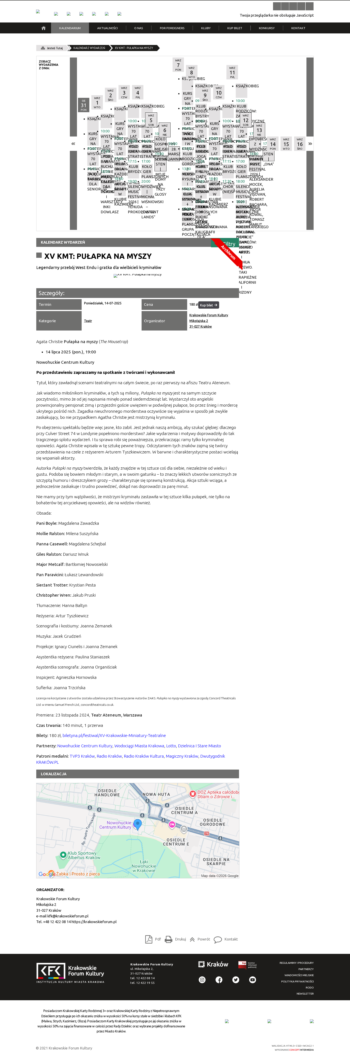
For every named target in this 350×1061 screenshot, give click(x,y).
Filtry (229, 244)
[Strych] (94, 14)
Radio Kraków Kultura (144, 756)
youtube (252, 979)
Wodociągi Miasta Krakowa (139, 745)
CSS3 (236, 1047)
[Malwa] (56, 14)
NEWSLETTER (305, 993)
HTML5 (229, 1047)
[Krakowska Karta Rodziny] (227, 1021)
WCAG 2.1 (251, 1047)
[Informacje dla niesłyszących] (301, 6)
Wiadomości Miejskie (299, 975)
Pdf (152, 938)
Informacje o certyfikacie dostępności (179, 1048)
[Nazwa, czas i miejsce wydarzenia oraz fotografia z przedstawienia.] (137, 276)
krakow (213, 965)
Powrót (198, 938)
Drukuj (174, 938)
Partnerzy (306, 969)
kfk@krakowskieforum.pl (68, 916)
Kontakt (224, 938)
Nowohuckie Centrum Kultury (84, 745)
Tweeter (235, 979)
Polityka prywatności (297, 981)
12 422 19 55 (145, 982)
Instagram (202, 979)
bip (247, 966)
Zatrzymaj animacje (277, 6)
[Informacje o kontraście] (310, 6)
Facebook (219, 979)
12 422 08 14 (145, 978)
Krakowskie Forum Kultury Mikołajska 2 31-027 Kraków (208, 320)
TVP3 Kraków (82, 756)
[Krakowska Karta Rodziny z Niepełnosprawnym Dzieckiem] (269, 1021)
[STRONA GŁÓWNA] (43, 27)
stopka (71, 973)
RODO (310, 987)
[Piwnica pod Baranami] (107, 14)
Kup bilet (206, 305)
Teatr (88, 321)
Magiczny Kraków (182, 756)
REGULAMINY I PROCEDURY (297, 962)
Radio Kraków (109, 756)
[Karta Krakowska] (312, 1021)
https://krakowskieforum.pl (94, 922)
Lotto (171, 745)
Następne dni (310, 143)
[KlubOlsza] (68, 14)
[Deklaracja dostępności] (293, 6)
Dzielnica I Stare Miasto (199, 745)
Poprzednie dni (73, 143)
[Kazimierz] (81, 14)
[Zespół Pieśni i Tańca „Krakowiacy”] (119, 14)
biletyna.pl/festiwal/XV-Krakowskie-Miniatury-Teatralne (114, 735)
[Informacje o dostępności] (285, 6)
